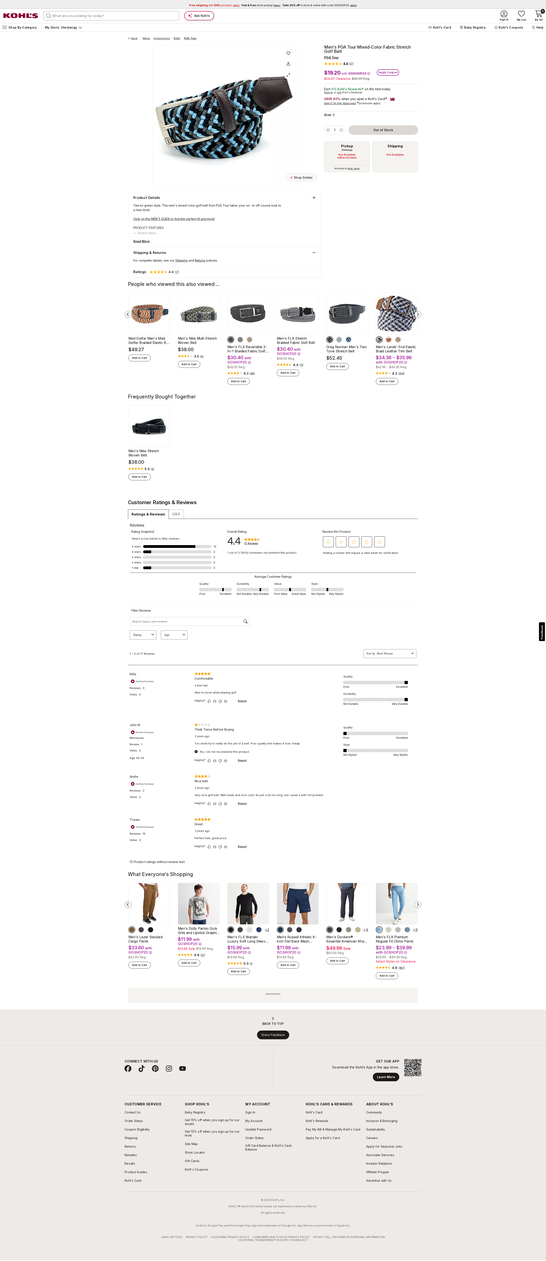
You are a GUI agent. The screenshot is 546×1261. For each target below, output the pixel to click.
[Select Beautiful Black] (339, 929)
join (339, 92)
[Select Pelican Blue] (379, 929)
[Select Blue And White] (348, 339)
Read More (141, 241)
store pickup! (260, 5)
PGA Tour (190, 38)
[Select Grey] (141, 929)
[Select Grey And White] (339, 339)
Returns (200, 260)
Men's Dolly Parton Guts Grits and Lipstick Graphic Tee (198, 930)
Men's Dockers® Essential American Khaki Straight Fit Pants (346, 939)
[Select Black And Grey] (329, 339)
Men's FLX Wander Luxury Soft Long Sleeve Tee (247, 939)
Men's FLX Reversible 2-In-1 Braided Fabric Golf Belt (247, 349)
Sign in (328, 92)
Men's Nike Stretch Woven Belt (143, 453)
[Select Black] (150, 929)
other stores (354, 168)
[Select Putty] (348, 929)
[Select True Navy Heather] (259, 929)
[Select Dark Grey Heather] (240, 929)
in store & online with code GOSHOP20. (319, 5)
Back (136, 38)
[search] (48, 15)
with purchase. (214, 5)
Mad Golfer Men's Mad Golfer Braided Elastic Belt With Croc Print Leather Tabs (149, 340)
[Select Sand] (388, 929)
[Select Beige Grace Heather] (249, 929)
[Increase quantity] (341, 130)
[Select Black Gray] (230, 339)
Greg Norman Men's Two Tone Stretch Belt (346, 349)
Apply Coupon (388, 72)
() (202, 356)
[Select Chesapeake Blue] (407, 929)
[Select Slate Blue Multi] (379, 339)
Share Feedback (273, 1035)
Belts (177, 38)
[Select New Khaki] (357, 929)
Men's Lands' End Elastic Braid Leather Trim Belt (396, 349)
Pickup (347, 146)
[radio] (347, 157)
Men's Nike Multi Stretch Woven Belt (197, 340)
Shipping (395, 146)
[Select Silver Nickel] (398, 929)
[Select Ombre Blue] (329, 929)
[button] (339, 63)
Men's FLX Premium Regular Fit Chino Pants (394, 939)
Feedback (542, 632)
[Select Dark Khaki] (131, 929)
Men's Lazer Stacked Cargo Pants (145, 939)
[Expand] (288, 75)
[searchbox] (111, 15)
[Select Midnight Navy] (280, 929)
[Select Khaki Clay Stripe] (388, 339)
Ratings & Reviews (148, 514)
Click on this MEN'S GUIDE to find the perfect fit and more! (174, 219)
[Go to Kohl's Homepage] (20, 15)
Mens (146, 38)
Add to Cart (139, 357)
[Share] (288, 64)
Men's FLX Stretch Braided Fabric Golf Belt (296, 340)
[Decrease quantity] (328, 130)
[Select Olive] (240, 339)
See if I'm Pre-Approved (340, 103)
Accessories (162, 38)
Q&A (176, 514)
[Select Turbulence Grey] (289, 929)
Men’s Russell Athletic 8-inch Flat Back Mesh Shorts (297, 939)
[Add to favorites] (288, 53)
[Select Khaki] (249, 339)
